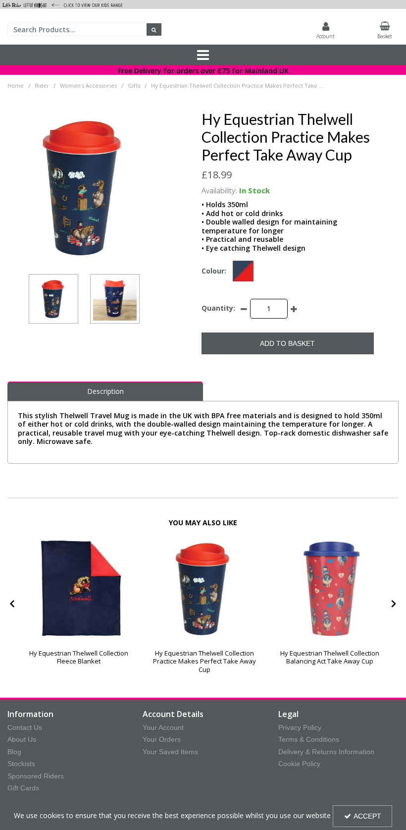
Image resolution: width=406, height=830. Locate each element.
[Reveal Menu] (203, 55)
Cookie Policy (299, 764)
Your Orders (162, 739)
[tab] (105, 391)
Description (105, 391)
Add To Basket (287, 343)
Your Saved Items (170, 752)
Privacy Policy (299, 727)
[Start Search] (154, 29)
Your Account (163, 727)
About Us (21, 739)
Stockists (21, 764)
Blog (14, 752)
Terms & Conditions (308, 739)
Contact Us (24, 727)
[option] (53, 299)
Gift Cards (23, 788)
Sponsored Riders (35, 776)
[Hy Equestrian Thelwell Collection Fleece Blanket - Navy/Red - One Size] (79, 588)
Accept (367, 816)
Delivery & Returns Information (326, 752)
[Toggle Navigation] (203, 55)
